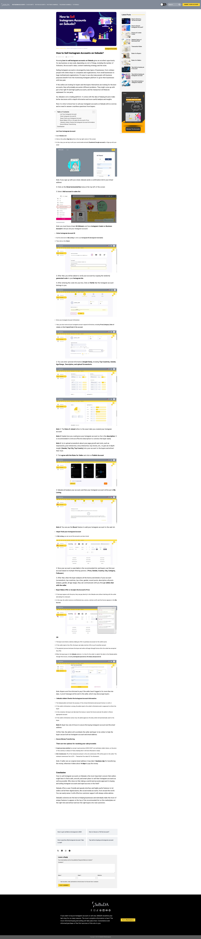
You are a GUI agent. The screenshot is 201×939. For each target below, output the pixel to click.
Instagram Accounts (18, 4)
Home (57, 48)
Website (100, 875)
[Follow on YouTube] (107, 910)
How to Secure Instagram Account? (137, 26)
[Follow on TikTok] (97, 910)
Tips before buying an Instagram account (138, 74)
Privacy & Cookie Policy (136, 33)
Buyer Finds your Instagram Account (70, 118)
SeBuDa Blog (63, 48)
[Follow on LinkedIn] (104, 910)
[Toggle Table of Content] (93, 112)
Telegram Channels (65, 4)
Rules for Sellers (136, 60)
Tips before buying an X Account (138, 67)
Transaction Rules (137, 46)
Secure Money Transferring (68, 124)
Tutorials (76, 4)
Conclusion (60, 126)
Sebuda (58, 788)
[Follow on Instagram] (94, 910)
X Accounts (30, 4)
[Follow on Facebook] (91, 910)
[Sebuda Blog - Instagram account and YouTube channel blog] (5, 4)
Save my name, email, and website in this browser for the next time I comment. (79, 881)
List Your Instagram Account (68, 114)
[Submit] (179, 4)
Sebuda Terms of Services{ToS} (136, 40)
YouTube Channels (52, 4)
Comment (61, 862)
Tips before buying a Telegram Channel (137, 81)
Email (79, 875)
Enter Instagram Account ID (68, 116)
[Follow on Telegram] (110, 910)
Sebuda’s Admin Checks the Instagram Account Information (77, 122)
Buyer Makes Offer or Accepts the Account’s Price (74, 120)
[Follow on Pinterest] (100, 910)
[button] (58, 850)
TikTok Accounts (40, 4)
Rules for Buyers (136, 53)
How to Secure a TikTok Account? (136, 19)
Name (60, 875)
